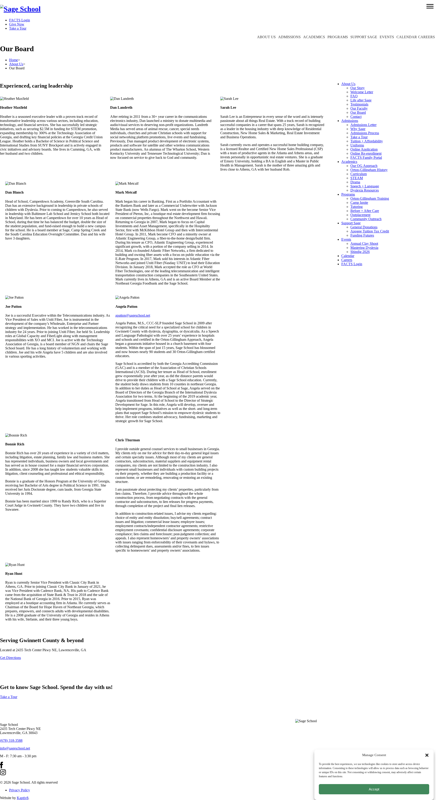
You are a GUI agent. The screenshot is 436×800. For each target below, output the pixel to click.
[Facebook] (1, 767)
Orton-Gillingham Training (369, 198)
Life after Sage (361, 100)
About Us (266, 37)
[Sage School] (20, 9)
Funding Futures (362, 235)
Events (387, 37)
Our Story (357, 88)
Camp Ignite (359, 202)
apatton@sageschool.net (132, 315)
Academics (314, 37)
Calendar (406, 37)
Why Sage (357, 129)
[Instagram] (3, 774)
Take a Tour (17, 28)
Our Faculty (359, 108)
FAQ (354, 96)
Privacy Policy (19, 790)
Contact (356, 117)
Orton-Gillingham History (369, 170)
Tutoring (356, 207)
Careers (426, 37)
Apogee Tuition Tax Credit (369, 231)
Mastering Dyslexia (364, 248)
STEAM (356, 178)
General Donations (363, 227)
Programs (337, 37)
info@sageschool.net (15, 748)
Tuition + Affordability (366, 141)
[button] (430, 6)
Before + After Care (364, 211)
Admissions (289, 37)
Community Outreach (366, 219)
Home (13, 60)
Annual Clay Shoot (364, 243)
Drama (355, 182)
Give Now (16, 24)
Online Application (364, 149)
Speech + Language (364, 186)
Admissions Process (364, 133)
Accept (374, 789)
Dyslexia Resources (364, 190)
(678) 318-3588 (11, 740)
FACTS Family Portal (366, 157)
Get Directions (10, 658)
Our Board (358, 112)
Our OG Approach (363, 166)
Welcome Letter (361, 92)
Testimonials (359, 104)
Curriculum (358, 174)
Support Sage (363, 37)
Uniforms (357, 145)
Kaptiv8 (22, 798)
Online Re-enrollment (366, 153)
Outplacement (360, 215)
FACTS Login (19, 20)
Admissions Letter (363, 125)
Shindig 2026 (360, 252)
